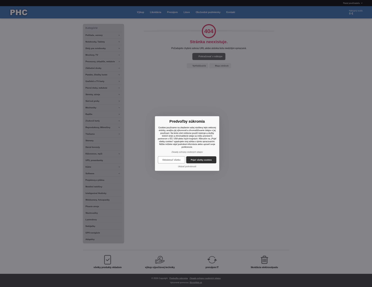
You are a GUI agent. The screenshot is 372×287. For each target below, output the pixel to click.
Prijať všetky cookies (201, 160)
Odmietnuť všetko (171, 160)
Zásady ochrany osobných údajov (187, 152)
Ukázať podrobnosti (187, 166)
